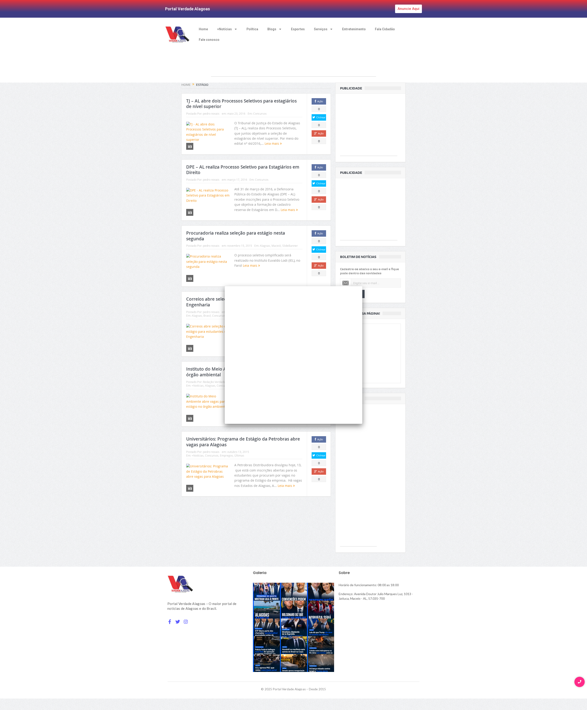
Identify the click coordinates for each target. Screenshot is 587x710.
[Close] (362, 286)
